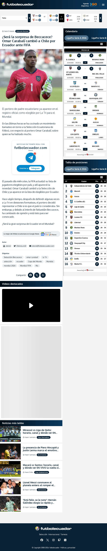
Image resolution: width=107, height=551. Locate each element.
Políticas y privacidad (68, 548)
